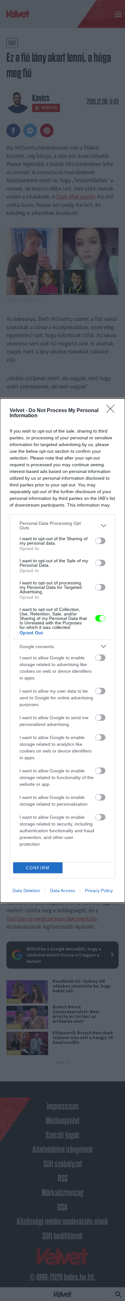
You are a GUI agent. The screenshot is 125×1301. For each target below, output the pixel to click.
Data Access (62, 890)
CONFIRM (38, 868)
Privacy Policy (99, 890)
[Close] (112, 411)
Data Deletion (26, 890)
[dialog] (62, 650)
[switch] (100, 541)
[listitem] (62, 525)
